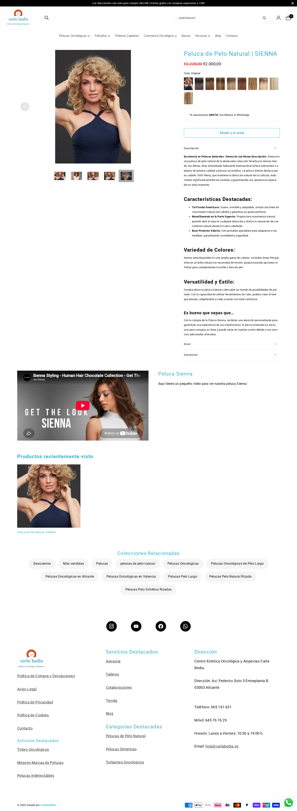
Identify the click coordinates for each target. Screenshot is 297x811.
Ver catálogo (39, 18)
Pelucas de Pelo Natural (126, 736)
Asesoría (113, 661)
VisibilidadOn (48, 805)
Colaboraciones (119, 687)
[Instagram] (111, 626)
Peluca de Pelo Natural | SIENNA (36, 532)
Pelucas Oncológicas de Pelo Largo (237, 563)
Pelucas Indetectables (35, 775)
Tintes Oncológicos (33, 749)
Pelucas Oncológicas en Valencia (131, 576)
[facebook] (161, 626)
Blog (218, 36)
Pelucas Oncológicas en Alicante (69, 576)
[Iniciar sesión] (278, 17)
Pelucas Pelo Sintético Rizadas (148, 589)
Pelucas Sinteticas (121, 749)
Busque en (264, 18)
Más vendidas (73, 563)
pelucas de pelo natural (137, 563)
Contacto (232, 36)
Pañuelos (101, 36)
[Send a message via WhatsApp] (288, 802)
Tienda (111, 700)
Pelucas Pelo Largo (182, 576)
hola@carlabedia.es (221, 746)
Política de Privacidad (35, 702)
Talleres (112, 674)
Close (292, 3)
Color (192, 73)
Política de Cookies (33, 715)
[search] (47, 17)
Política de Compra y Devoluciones (46, 676)
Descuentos (42, 563)
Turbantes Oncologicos (125, 762)
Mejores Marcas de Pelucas (40, 762)
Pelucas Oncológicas (73, 36)
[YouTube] (136, 626)
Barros (186, 36)
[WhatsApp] (185, 626)
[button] (25, 107)
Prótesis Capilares (127, 36)
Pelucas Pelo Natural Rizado (230, 576)
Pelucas (102, 563)
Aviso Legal (27, 689)
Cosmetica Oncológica (159, 36)
